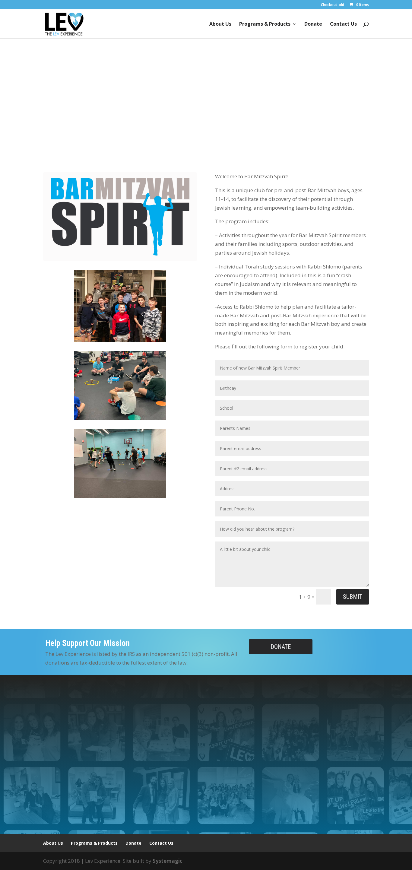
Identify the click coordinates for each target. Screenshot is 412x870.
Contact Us (343, 24)
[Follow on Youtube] (228, 794)
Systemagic (167, 860)
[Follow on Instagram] (215, 794)
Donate (313, 24)
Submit (352, 596)
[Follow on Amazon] (179, 794)
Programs (178, 117)
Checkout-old (332, 5)
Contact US (232, 117)
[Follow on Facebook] (203, 794)
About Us (220, 24)
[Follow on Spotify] (191, 794)
